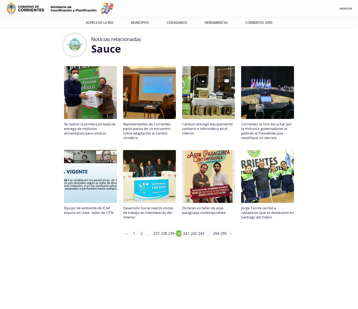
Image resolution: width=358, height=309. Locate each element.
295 (223, 233)
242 (194, 233)
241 (186, 233)
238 (164, 233)
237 (156, 233)
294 (216, 233)
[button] (99, 22)
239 (171, 233)
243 (201, 233)
